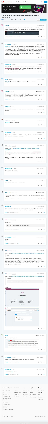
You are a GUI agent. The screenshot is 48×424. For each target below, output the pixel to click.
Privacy (31, 392)
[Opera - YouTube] (7, 416)
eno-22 (6, 79)
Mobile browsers (5, 402)
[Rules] (26, 2)
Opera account (17, 392)
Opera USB (5, 399)
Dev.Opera (24, 396)
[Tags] (19, 2)
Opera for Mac (6, 394)
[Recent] (16, 2)
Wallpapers (16, 394)
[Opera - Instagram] (12, 416)
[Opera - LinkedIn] (10, 416)
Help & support (25, 390)
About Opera (40, 390)
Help (23, 387)
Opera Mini (5, 406)
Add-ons (16, 390)
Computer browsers (6, 390)
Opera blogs (24, 392)
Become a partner (42, 397)
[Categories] (14, 2)
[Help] (28, 2)
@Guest (12, 91)
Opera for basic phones (8, 409)
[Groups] (23, 2)
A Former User (8, 44)
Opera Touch (6, 407)
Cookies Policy (33, 394)
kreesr (6, 335)
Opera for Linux (6, 396)
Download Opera (26, 7)
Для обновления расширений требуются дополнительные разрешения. (27, 253)
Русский (4, 19)
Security (31, 390)
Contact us (40, 399)
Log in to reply (43, 19)
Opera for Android (7, 404)
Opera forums (25, 394)
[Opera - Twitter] (5, 416)
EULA (31, 396)
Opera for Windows (7, 392)
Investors (40, 396)
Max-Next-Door (8, 168)
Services (16, 387)
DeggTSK (7, 25)
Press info (40, 392)
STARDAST (7, 106)
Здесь (6, 240)
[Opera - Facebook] (3, 416)
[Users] (21, 2)
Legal (31, 387)
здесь (12, 371)
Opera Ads (16, 396)
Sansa (6, 180)
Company (40, 387)
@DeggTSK (14, 44)
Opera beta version (7, 398)
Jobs (39, 394)
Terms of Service (33, 397)
